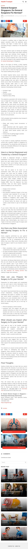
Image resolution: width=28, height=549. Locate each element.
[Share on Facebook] (2, 21)
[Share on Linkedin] (11, 21)
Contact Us (11, 546)
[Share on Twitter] (4, 21)
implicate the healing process (15, 270)
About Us (17, 546)
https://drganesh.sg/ (6, 402)
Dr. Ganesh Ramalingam (7, 61)
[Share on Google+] (7, 21)
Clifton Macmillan (9, 15)
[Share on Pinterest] (9, 21)
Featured (3, 5)
